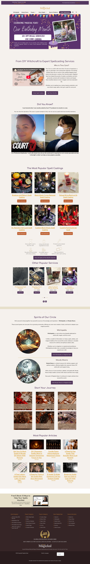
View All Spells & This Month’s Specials (45, 257)
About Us (56, 517)
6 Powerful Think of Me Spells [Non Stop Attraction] (37, 476)
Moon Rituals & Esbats (30, 523)
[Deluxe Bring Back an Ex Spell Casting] (68, 192)
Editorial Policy (72, 525)
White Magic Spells (30, 517)
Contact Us (78, 2)
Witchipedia (16, 12)
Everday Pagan (43, 517)
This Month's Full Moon (16, 522)
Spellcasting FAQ (57, 523)
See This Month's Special (19, 3)
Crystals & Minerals (30, 527)
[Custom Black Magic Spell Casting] (45, 225)
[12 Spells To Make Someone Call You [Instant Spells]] (53, 471)
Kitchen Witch (43, 519)
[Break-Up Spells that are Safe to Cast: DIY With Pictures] (70, 471)
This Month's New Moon (17, 524)
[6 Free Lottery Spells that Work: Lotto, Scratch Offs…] (20, 471)
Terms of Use (71, 521)
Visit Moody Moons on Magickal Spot (62, 382)
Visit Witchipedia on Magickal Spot (62, 354)
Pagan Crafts (42, 521)
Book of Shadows (53, 12)
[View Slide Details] (45, 31)
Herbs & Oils (42, 527)
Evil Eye (41, 525)
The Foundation (72, 523)
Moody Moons (24, 12)
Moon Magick (42, 12)
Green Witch (42, 523)
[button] (36, 12)
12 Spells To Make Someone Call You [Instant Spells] (53, 476)
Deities (27, 519)
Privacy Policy (71, 519)
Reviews (56, 525)
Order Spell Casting (38, 93)
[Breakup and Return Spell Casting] (21, 192)
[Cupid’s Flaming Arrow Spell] (68, 225)
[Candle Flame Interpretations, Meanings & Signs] (53, 448)
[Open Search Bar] (76, 12)
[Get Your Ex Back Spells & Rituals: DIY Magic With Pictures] (20, 448)
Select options (20, 292)
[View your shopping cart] (73, 12)
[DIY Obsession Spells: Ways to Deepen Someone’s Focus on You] (36, 448)
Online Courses (57, 527)
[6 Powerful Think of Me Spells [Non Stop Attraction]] (36, 471)
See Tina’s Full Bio (52, 93)
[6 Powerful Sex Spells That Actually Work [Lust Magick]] (70, 448)
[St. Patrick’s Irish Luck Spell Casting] (21, 225)
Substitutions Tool (15, 520)
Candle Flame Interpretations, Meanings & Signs (53, 453)
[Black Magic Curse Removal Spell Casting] (45, 192)
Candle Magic (29, 525)
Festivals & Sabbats (30, 521)
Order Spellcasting (65, 12)
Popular (33, 12)
